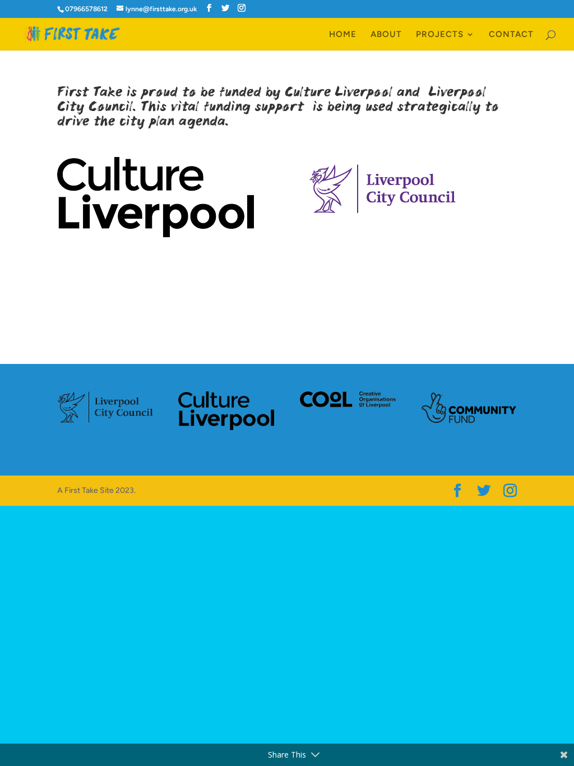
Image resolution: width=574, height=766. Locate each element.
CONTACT (511, 34)
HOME (343, 34)
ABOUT (386, 34)
